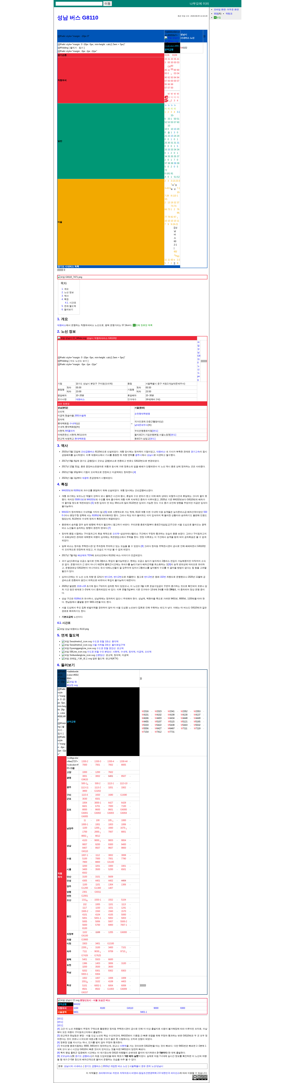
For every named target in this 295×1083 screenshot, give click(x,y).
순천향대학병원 (142, 413)
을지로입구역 (118, 645)
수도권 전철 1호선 (101, 641)
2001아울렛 (80, 415)
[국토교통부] (73, 685)
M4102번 (66, 490)
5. (58, 635)
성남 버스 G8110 (77, 18)
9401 (76, 1012)
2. (58, 331)
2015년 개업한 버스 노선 (115, 1066)
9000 (156, 1008)
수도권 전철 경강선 (106, 648)
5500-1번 (79, 499)
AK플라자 (70, 431)
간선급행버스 (87, 451)
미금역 (140, 651)
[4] (134, 472)
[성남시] (172, 41)
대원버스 (61, 325)
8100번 (77, 490)
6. (58, 665)
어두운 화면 (233, 9)
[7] (109, 528)
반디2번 (118, 577)
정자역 (132, 651)
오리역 (116, 533)
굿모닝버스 (66, 1056)
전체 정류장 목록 (144, 325)
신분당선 (100, 655)
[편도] (155, 431)
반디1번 (108, 577)
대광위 (85, 478)
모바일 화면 (220, 9)
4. (58, 484)
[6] (105, 512)
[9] (169, 564)
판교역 (120, 648)
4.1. (59, 622)
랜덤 (216, 13)
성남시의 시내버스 (73, 1066)
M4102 (65, 512)
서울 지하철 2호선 (101, 645)
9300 (182, 1008)
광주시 (138, 455)
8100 (102, 1008)
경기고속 (195, 451)
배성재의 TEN (85, 555)
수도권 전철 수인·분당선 (99, 651)
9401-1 (143, 1012)
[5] (92, 503)
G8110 (130, 1008)
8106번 (77, 598)
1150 (76, 1008)
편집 (218, 17)
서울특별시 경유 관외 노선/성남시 (146, 1066)
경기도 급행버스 (83, 1056)
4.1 (66, 302)
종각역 (115, 641)
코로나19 (81, 586)
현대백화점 (80, 438)
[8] (142, 546)
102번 (163, 577)
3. (58, 445)
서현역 (116, 651)
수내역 (72, 423)
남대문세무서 (141, 425)
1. (58, 319)
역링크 (229, 13)
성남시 (150, 455)
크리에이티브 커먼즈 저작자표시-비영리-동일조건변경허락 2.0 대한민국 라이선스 (139, 1073)
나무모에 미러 (199, 3)
